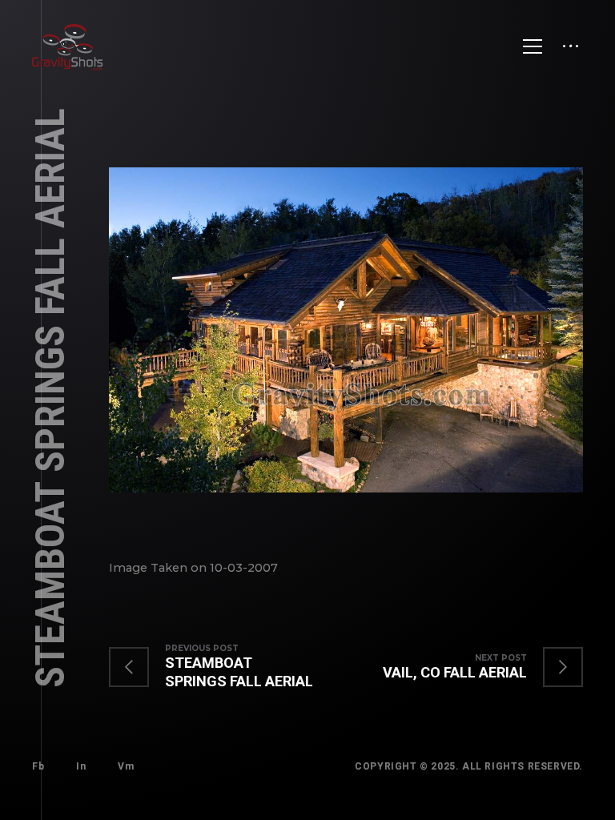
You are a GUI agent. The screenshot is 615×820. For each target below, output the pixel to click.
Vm (126, 766)
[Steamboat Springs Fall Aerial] (227, 666)
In (81, 766)
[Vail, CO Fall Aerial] (467, 666)
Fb (38, 766)
